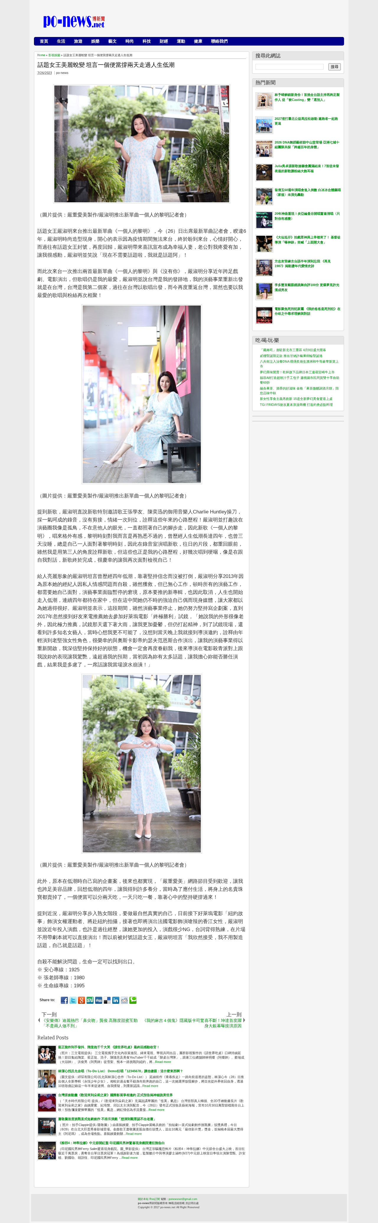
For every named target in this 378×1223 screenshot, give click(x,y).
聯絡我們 (219, 41)
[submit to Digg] (98, 1000)
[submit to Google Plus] (81, 1000)
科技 (147, 41)
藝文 (112, 41)
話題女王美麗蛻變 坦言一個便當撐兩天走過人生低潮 (106, 64)
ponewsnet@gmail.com (183, 1199)
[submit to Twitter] (72, 1000)
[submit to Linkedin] (115, 1000)
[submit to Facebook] (64, 1000)
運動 (181, 41)
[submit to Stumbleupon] (90, 1000)
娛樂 (95, 41)
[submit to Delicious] (107, 1000)
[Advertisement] (233, 22)
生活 (61, 41)
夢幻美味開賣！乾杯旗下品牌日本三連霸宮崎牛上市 (297, 372)
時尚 (130, 41)
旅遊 (78, 41)
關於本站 (143, 1199)
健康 (198, 41)
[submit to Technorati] (132, 1000)
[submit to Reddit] (124, 1000)
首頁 (44, 41)
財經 (164, 41)
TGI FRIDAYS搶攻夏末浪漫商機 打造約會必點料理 (296, 404)
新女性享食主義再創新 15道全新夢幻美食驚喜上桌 (296, 398)
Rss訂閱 (154, 1199)
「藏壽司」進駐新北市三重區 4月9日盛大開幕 (293, 350)
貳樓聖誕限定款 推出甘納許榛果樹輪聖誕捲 (291, 356)
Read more (163, 1062)
